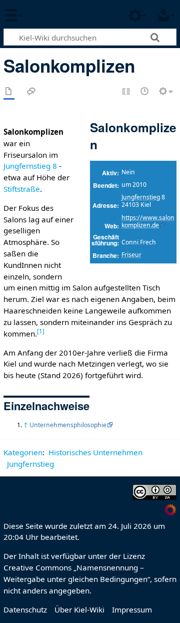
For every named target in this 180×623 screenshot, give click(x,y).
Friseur (132, 254)
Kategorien (23, 452)
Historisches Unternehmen (95, 452)
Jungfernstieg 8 (30, 166)
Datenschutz (25, 609)
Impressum (132, 609)
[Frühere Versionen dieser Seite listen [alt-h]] (145, 92)
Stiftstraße (22, 189)
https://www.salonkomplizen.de (148, 221)
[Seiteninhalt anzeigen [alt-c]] (9, 92)
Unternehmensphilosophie (68, 425)
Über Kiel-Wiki (79, 609)
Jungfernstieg (141, 197)
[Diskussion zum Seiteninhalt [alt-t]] (31, 92)
